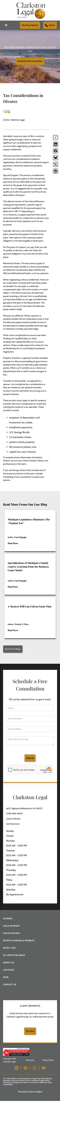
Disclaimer (30, 1060)
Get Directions (13, 823)
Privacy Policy (48, 1060)
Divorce (7, 918)
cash (24, 306)
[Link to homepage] (30, 10)
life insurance (40, 230)
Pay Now (30, 1031)
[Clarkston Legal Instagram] (34, 1068)
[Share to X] (55, 164)
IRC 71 (18, 211)
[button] (6, 25)
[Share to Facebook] (55, 151)
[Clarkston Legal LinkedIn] (16, 1068)
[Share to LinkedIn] (55, 144)
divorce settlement (24, 162)
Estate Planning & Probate (19, 940)
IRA (4, 273)
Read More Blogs (13, 649)
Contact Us (9, 984)
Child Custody (11, 933)
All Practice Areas (14, 955)
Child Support (11, 926)
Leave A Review (13, 818)
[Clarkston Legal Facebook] (25, 1068)
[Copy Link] (55, 137)
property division (11, 394)
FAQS (5, 977)
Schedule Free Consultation (30, 61)
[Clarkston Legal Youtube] (44, 1068)
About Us (8, 962)
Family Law (9, 948)
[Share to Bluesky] (55, 157)
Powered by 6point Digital (30, 1091)
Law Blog (8, 970)
